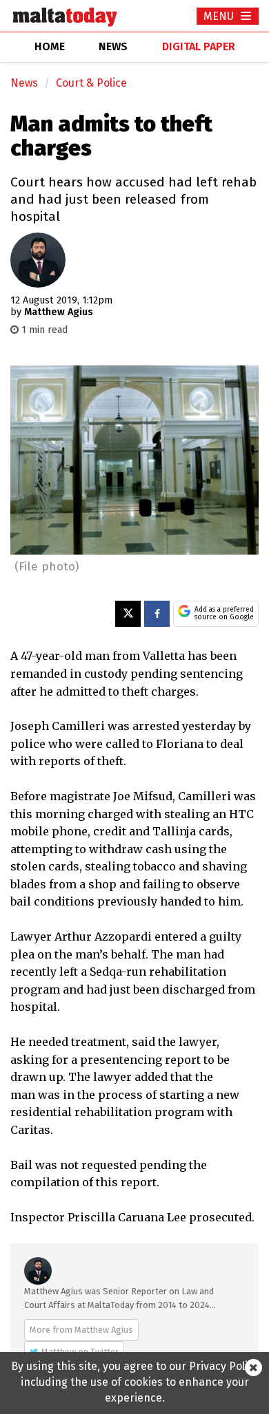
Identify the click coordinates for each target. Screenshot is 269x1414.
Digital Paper (198, 46)
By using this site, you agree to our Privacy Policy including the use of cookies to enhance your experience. (135, 1382)
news (113, 46)
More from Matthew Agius (81, 1330)
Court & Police (91, 82)
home (49, 46)
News (24, 82)
